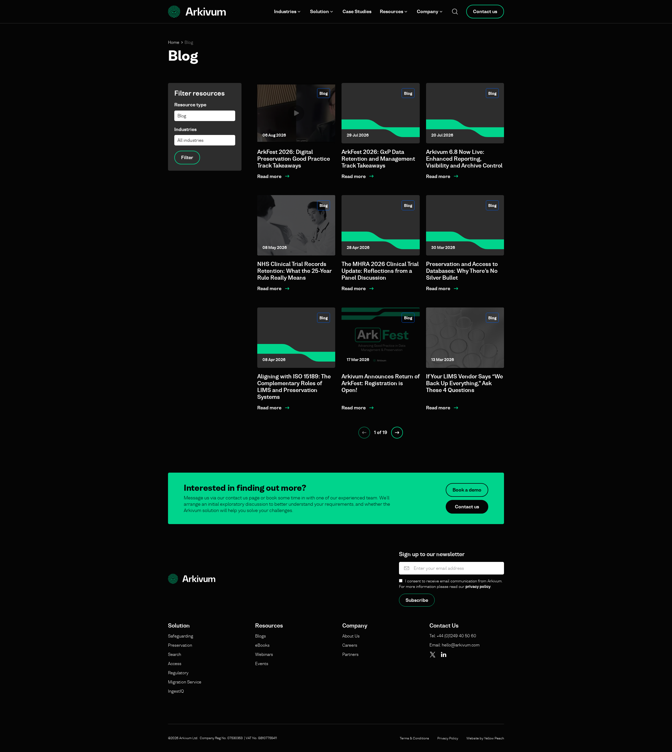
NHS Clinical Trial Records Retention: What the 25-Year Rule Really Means (294, 270)
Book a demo (467, 490)
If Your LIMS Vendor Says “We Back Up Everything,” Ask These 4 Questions (464, 383)
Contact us (485, 11)
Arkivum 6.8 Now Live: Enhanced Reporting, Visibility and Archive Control (464, 158)
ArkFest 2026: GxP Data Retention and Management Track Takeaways (378, 158)
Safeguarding (180, 636)
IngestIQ (176, 691)
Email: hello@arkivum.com (454, 644)
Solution (319, 11)
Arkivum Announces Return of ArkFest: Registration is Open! (380, 383)
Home (173, 42)
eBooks (262, 645)
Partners (350, 654)
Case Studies (357, 11)
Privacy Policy (447, 738)
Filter (187, 157)
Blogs (260, 636)
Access (174, 663)
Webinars (264, 654)
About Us (351, 636)
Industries (285, 11)
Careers (349, 645)
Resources (391, 11)
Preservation (180, 645)
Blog (323, 93)
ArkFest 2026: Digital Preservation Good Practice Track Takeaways (293, 158)
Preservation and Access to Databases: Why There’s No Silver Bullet (462, 270)
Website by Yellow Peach (485, 738)
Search (174, 654)
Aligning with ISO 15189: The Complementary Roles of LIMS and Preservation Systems (294, 386)
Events (261, 663)
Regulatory (178, 672)
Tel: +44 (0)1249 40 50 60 (452, 635)
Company (427, 11)
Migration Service (184, 682)
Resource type (190, 105)
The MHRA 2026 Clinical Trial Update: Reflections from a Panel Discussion (380, 270)
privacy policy (478, 586)
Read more (269, 176)
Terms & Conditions (414, 738)
